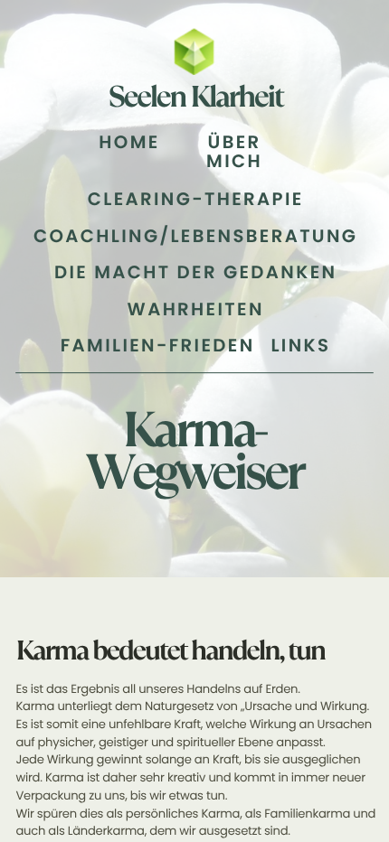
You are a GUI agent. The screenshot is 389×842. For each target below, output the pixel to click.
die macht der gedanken (195, 272)
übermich (234, 151)
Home (129, 142)
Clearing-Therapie (196, 199)
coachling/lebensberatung (195, 236)
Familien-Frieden (158, 345)
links (300, 345)
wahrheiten (196, 309)
